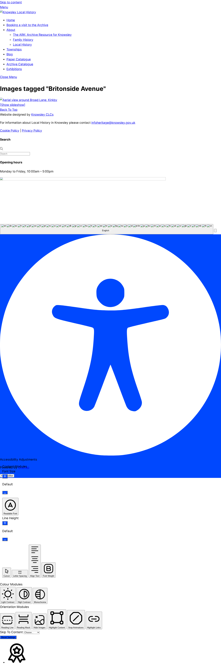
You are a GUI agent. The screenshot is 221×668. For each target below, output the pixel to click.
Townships (14, 49)
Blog (9, 54)
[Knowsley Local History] (18, 12)
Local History (22, 44)
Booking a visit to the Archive (27, 25)
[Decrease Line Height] (5, 539)
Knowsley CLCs (42, 114)
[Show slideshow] (12, 105)
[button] (215, 230)
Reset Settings (8, 637)
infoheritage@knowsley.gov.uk (113, 123)
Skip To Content (12, 632)
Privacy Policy (32, 130)
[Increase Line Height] (5, 523)
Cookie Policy (9, 130)
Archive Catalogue (19, 64)
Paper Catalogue (18, 59)
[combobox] (106, 229)
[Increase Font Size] (5, 476)
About (10, 30)
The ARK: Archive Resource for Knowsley (42, 35)
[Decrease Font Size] (5, 492)
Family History (23, 40)
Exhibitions (14, 69)
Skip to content (11, 2)
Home (10, 20)
